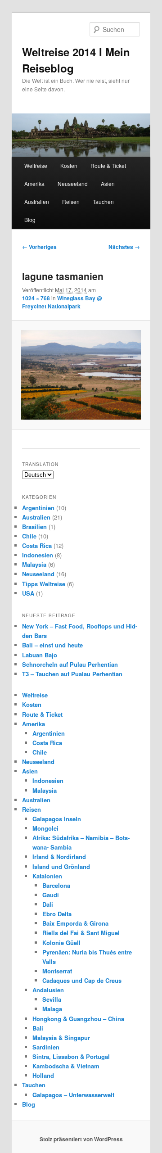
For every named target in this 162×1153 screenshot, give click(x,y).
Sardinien (45, 1047)
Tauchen (103, 201)
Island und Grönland (61, 866)
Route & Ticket (108, 165)
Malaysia (34, 564)
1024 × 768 (36, 298)
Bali (37, 1028)
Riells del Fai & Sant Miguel (81, 932)
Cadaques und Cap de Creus (82, 980)
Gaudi (50, 895)
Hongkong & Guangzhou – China (78, 1018)
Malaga (52, 1008)
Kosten (68, 165)
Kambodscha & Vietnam (65, 1066)
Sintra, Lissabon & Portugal (71, 1056)
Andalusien (48, 990)
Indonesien (37, 555)
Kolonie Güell (61, 942)
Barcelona (56, 885)
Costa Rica (37, 545)
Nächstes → (124, 247)
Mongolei (45, 828)
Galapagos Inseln (56, 818)
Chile (29, 536)
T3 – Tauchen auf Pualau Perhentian (72, 673)
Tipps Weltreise (43, 583)
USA (28, 593)
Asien (108, 183)
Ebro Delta (57, 913)
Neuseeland (73, 183)
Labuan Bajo (39, 655)
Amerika (34, 183)
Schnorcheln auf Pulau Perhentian (70, 664)
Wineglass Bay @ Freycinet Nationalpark (62, 302)
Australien (36, 201)
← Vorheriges (39, 247)
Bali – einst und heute (52, 645)
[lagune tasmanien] (80, 375)
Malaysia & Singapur (61, 1037)
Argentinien (38, 507)
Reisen (71, 201)
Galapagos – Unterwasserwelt (73, 1094)
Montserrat (57, 971)
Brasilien (34, 526)
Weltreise (35, 165)
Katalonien (47, 876)
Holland (43, 1075)
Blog (30, 219)
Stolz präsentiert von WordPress (81, 1139)
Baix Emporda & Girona (75, 923)
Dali (47, 904)
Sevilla (51, 999)
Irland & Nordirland (59, 856)
